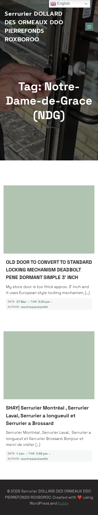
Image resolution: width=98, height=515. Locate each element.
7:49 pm (42, 454)
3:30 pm (44, 302)
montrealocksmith (34, 307)
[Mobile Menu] (89, 27)
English (63, 3)
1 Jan (20, 454)
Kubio (63, 503)
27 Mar (21, 302)
